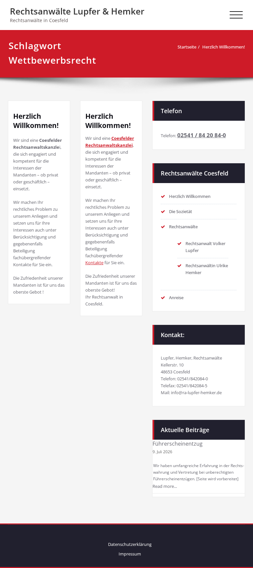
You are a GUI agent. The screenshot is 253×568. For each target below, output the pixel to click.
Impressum (130, 554)
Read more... (165, 486)
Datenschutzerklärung (130, 544)
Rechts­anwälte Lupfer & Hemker (77, 11)
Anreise (176, 297)
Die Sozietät (180, 211)
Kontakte (94, 263)
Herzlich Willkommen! (223, 47)
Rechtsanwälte (183, 227)
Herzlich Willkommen (190, 196)
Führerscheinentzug (178, 443)
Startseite (187, 47)
